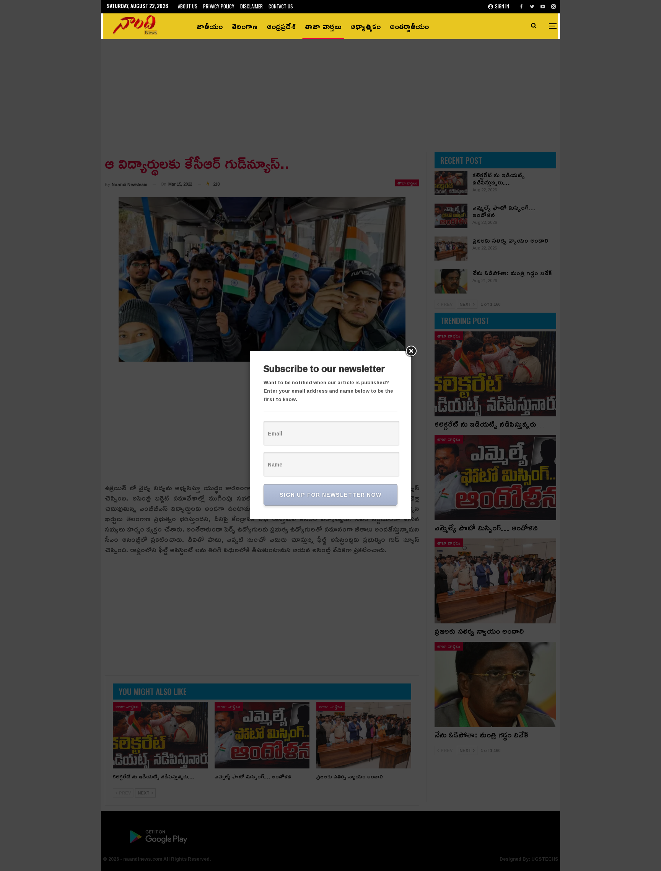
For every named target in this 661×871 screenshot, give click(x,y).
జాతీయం (210, 26)
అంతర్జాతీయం (409, 26)
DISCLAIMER (251, 6)
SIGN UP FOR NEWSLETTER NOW (330, 494)
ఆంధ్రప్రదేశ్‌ (281, 26)
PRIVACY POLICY (218, 6)
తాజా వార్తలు (323, 26)
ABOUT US (187, 6)
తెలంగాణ (244, 26)
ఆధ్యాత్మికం (365, 26)
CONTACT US (281, 6)
